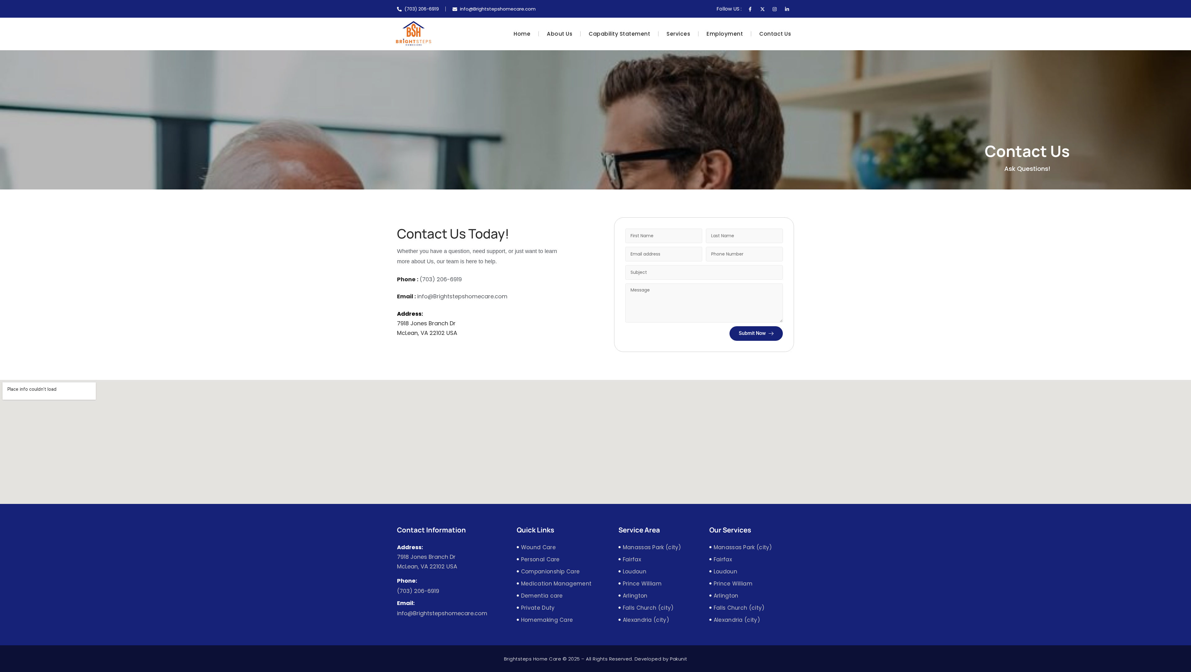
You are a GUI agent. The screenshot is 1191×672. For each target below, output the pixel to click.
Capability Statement (619, 34)
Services (678, 34)
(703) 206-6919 (441, 279)
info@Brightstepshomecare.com (462, 296)
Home (522, 34)
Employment (725, 34)
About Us (559, 34)
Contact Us (775, 34)
